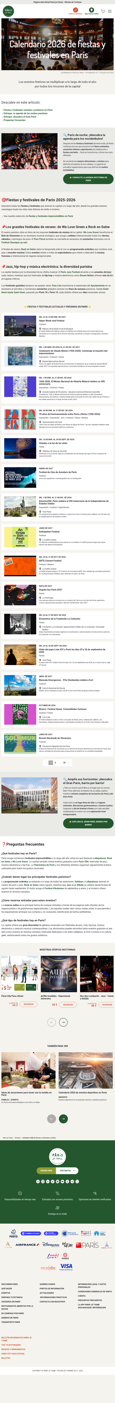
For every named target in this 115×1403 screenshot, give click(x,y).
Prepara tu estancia (12, 1297)
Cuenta (81, 1296)
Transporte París (10, 1322)
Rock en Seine (28, 249)
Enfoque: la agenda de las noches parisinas (26, 113)
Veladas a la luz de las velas (53, 443)
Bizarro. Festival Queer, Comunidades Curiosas (62, 709)
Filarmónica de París (44, 865)
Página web (46, 1170)
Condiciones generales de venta (95, 1291)
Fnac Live (57, 285)
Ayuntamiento (98, 285)
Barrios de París (9, 1318)
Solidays (79, 881)
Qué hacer (6, 1288)
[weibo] (72, 1181)
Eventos (17, 1138)
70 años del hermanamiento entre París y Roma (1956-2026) (69, 414)
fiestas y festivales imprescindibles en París (51, 216)
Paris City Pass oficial (12, 996)
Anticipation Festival (49, 531)
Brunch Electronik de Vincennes (55, 738)
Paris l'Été (84, 861)
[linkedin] (48, 1181)
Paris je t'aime (8, 1138)
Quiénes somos (47, 1284)
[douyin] (67, 1181)
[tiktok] (52, 1181)
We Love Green (91, 232)
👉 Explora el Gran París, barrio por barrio (88, 823)
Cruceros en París (10, 1302)
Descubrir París (9, 1284)
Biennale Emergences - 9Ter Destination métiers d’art (66, 680)
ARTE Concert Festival (50, 560)
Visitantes (65, 1170)
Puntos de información (52, 1288)
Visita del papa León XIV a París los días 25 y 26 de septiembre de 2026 (72, 650)
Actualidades (47, 1293)
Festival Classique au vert (14, 242)
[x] (77, 1181)
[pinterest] (57, 1181)
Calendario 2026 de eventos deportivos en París (83, 1092)
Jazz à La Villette (75, 885)
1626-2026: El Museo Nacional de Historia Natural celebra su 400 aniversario (72, 382)
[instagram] (43, 1181)
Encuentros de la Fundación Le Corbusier (59, 618)
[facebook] (38, 1181)
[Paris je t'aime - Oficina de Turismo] (8, 11)
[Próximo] (63, 1022)
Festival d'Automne (54, 888)
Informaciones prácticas (53, 1297)
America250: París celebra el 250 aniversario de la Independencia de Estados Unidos (74, 502)
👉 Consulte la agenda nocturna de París (88, 179)
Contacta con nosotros (52, 1302)
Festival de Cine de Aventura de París (58, 472)
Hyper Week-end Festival (51, 320)
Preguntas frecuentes (15, 120)
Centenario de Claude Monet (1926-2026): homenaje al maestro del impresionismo (73, 352)
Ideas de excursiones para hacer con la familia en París (26, 1093)
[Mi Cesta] (103, 11)
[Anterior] (51, 1022)
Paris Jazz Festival (70, 272)
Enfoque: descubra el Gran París (20, 116)
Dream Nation (87, 275)
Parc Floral (39, 239)
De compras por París (12, 1313)
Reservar (29, 1004)
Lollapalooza (99, 858)
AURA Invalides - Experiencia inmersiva (55, 997)
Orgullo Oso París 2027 (50, 589)
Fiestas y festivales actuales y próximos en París (28, 110)
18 (64, 762)
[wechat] (62, 1181)
